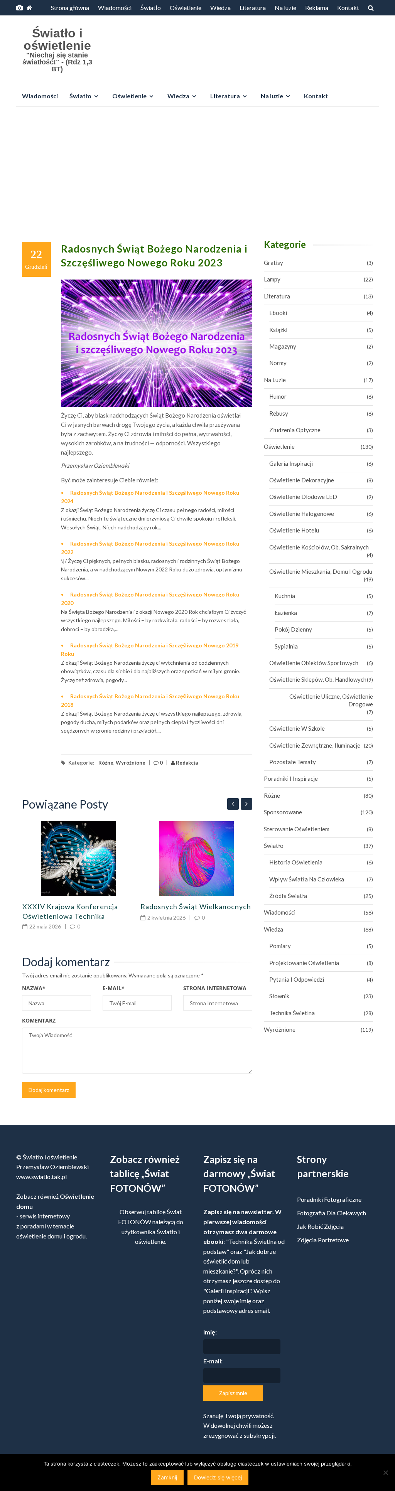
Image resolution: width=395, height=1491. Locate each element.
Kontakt (348, 7)
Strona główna (70, 7)
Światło (150, 7)
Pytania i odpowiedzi (296, 979)
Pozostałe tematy (292, 761)
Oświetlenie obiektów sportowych (313, 662)
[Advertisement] (197, 170)
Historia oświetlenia (295, 862)
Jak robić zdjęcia (320, 1226)
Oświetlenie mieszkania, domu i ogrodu (320, 571)
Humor (278, 396)
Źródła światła (288, 895)
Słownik (279, 995)
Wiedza (220, 7)
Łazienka (286, 612)
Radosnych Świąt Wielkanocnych (195, 906)
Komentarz (39, 1020)
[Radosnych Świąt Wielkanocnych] (196, 858)
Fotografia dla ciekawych (331, 1212)
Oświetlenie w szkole (297, 728)
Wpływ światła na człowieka (306, 879)
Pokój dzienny (293, 629)
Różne (105, 763)
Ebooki (278, 312)
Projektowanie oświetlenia (304, 962)
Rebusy (278, 413)
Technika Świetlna (292, 1012)
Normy (278, 362)
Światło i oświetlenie (57, 39)
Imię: (210, 1332)
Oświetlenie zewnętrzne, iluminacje (314, 745)
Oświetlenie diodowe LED (303, 496)
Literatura (253, 7)
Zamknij (167, 1477)
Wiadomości (115, 7)
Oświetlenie (185, 7)
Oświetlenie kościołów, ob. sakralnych (319, 547)
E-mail (114, 988)
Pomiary (280, 945)
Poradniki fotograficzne (329, 1199)
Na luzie (285, 7)
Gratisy (273, 262)
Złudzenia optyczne (295, 429)
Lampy (272, 279)
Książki (278, 329)
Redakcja (186, 763)
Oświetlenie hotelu (294, 530)
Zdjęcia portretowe (323, 1239)
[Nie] (385, 1472)
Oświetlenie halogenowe (301, 513)
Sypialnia (286, 646)
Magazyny (282, 346)
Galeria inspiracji (291, 463)
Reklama (316, 7)
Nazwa (34, 988)
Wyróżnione (130, 763)
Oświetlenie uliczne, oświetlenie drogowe (331, 700)
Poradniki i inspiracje (291, 778)
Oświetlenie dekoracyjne (301, 480)
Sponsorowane (283, 812)
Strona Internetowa (214, 988)
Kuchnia (285, 595)
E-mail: (213, 1361)
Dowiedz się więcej (218, 1477)
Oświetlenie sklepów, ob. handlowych (317, 679)
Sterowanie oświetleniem (296, 829)
